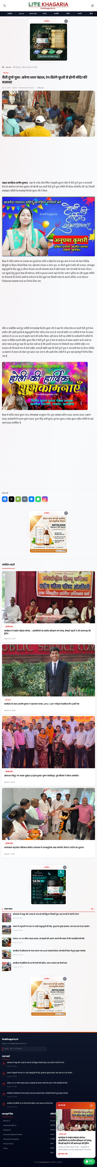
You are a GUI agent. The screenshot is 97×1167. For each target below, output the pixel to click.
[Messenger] (31, 499)
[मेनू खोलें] (92, 5)
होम (3, 67)
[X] (11, 499)
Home (5, 1148)
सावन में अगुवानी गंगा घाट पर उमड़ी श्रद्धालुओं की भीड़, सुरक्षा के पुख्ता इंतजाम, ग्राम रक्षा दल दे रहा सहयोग (51, 926)
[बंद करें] (92, 1106)
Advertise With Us (9, 1125)
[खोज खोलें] (4, 5)
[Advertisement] (48, 163)
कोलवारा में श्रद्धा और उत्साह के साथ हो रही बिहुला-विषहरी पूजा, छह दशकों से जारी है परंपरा (46, 914)
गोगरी (68, 14)
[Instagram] (45, 499)
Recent (21, 14)
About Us (6, 1121)
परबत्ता (45, 14)
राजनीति (56, 14)
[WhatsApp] (38, 499)
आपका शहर (33, 14)
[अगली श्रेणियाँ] (95, 13)
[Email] (25, 499)
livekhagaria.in (10, 1040)
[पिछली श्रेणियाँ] (2, 13)
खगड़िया (9, 14)
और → (93, 909)
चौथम (91, 14)
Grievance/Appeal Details (12, 1134)
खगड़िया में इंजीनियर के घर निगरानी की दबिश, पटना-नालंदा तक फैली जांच (40, 963)
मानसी (79, 14)
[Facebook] (5, 499)
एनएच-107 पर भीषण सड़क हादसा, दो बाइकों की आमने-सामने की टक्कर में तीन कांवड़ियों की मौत (48, 939)
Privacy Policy (8, 1144)
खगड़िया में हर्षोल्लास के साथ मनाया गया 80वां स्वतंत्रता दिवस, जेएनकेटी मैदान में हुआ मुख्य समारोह (49, 951)
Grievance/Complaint (11, 1139)
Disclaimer (7, 1130)
